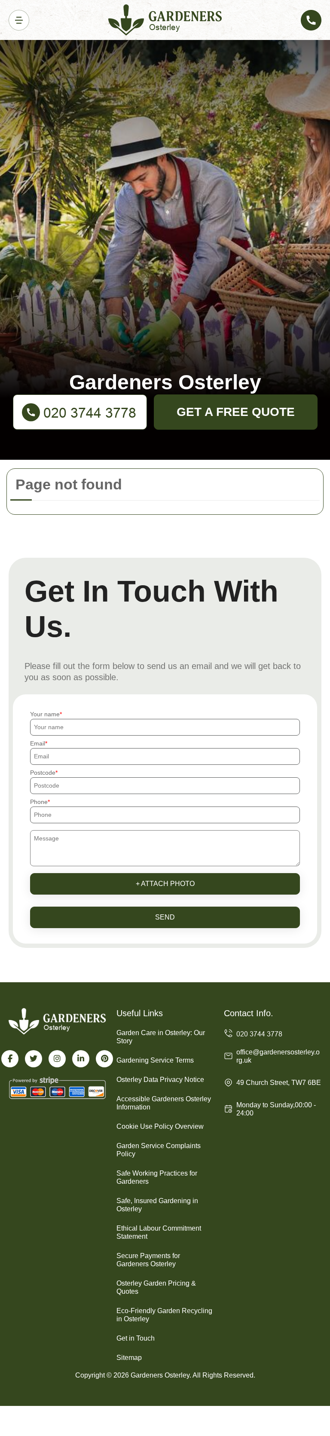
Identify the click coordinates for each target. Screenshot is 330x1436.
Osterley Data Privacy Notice (160, 1079)
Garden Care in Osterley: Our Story (160, 1037)
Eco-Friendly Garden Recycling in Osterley (164, 1315)
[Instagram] (57, 1058)
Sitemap (129, 1357)
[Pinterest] (104, 1058)
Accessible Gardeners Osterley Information (163, 1103)
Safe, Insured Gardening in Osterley (157, 1205)
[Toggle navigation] (19, 20)
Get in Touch (135, 1338)
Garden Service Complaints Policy (158, 1150)
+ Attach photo (165, 883)
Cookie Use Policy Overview (160, 1126)
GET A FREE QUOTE (236, 412)
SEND (165, 917)
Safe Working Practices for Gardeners (156, 1177)
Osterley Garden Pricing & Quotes (156, 1287)
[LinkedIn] (80, 1058)
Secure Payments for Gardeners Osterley (148, 1260)
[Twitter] (33, 1058)
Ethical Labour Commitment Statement (158, 1232)
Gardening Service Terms (155, 1060)
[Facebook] (9, 1058)
